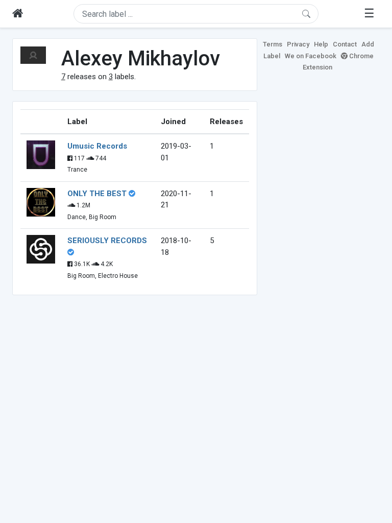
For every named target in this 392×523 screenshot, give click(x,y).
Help (321, 44)
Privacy (298, 44)
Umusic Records (97, 146)
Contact (345, 44)
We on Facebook (310, 56)
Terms (272, 44)
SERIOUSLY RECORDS (107, 240)
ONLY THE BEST (97, 193)
